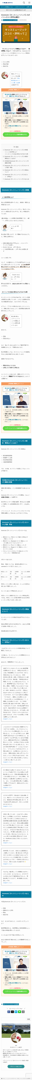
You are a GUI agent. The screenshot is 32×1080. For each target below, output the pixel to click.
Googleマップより (7, 719)
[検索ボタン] (24, 2)
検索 (28, 1019)
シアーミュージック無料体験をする (16, 134)
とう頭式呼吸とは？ (12, 152)
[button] (8, 1012)
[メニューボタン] (29, 2)
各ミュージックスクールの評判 (10, 20)
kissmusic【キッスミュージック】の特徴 (16, 150)
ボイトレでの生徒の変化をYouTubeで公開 (18, 154)
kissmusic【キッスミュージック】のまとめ (17, 179)
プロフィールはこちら (16, 1066)
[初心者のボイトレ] (7, 2)
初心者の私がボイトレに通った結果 (15, 80)
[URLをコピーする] (23, 1012)
